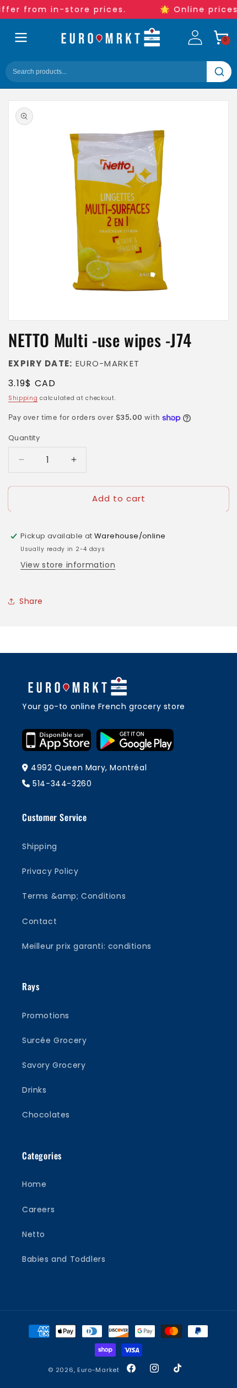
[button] (221, 37)
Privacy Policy (50, 871)
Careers (38, 1209)
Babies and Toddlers (63, 1259)
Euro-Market (98, 1369)
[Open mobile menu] (20, 37)
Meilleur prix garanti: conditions (87, 946)
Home (34, 1184)
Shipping (23, 398)
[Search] (219, 71)
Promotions (45, 1015)
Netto (33, 1234)
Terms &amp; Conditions (74, 895)
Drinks (34, 1089)
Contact (39, 921)
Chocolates (46, 1114)
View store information (67, 564)
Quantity (24, 438)
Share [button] (31, 601)
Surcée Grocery (54, 1040)
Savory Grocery (53, 1065)
